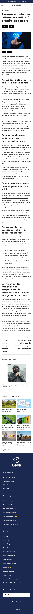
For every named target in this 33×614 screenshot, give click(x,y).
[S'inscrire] (28, 595)
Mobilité (7, 10)
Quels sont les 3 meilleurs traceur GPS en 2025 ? (7, 426)
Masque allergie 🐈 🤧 (10, 516)
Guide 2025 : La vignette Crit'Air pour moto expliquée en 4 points (8, 443)
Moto (11, 26)
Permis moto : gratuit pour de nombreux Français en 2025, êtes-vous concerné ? (24, 443)
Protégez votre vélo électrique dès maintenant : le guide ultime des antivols (23, 343)
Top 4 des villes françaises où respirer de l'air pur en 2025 (8, 410)
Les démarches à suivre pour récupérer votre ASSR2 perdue (22, 410)
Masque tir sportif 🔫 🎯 (10, 524)
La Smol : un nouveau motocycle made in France (7, 345)
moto (9, 52)
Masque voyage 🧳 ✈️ (9, 520)
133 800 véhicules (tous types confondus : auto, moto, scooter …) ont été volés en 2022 (16, 198)
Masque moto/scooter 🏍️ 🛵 (11, 505)
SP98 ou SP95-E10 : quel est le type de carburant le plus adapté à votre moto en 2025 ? (24, 426)
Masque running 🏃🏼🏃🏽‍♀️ (9, 509)
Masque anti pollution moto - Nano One (15, 385)
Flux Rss (7, 450)
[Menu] (2, 5)
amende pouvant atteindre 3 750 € (16, 91)
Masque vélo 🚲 (8, 501)
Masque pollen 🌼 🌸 (9, 512)
